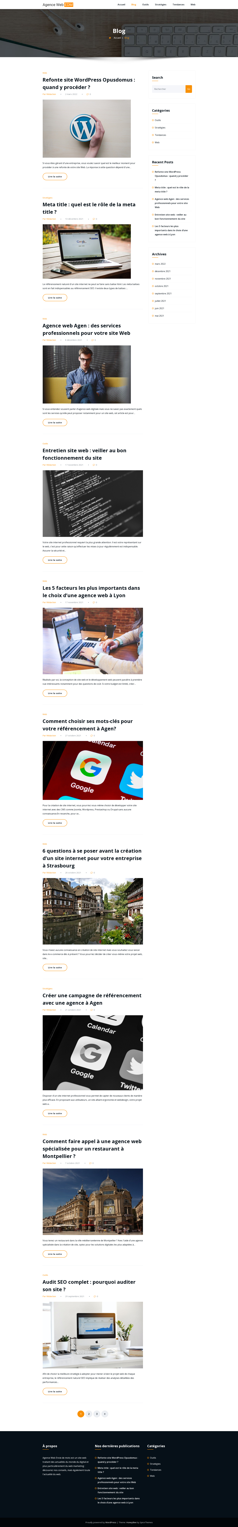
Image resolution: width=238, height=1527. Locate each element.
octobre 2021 (161, 286)
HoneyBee (131, 1522)
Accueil (121, 4)
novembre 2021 (163, 278)
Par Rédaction (49, 94)
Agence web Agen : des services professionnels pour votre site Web (172, 203)
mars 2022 (160, 263)
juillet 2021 (160, 300)
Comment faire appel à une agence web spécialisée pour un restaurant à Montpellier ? (92, 1148)
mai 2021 (159, 315)
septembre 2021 (163, 293)
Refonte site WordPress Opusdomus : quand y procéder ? (171, 176)
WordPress (111, 1522)
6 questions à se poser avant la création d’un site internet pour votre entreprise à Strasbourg (92, 858)
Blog (133, 4)
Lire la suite (55, 176)
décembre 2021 (163, 271)
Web (193, 4)
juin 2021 (159, 308)
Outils (145, 4)
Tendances (178, 4)
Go (188, 89)
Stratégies (160, 4)
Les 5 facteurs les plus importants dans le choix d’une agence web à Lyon (171, 230)
